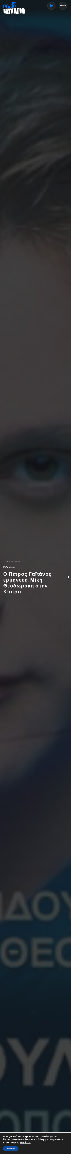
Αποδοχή (10, 1148)
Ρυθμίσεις (25, 1142)
